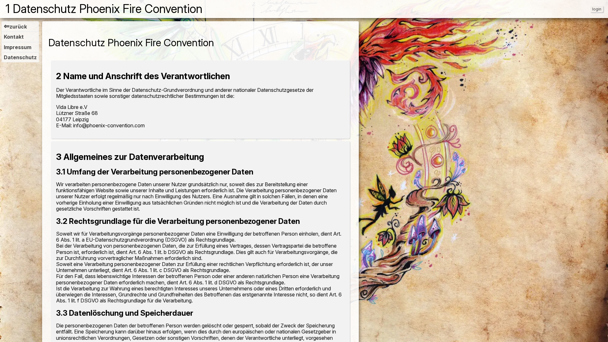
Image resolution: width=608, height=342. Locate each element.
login (596, 9)
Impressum (17, 47)
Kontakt (14, 37)
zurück (15, 26)
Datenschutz (20, 57)
